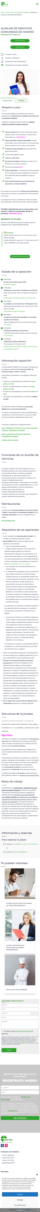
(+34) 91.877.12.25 (8, 1158)
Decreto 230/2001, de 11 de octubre (18, 564)
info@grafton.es (24, 1041)
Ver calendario (8, 336)
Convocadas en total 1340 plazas (14, 311)
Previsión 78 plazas (10, 284)
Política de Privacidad (24, 1031)
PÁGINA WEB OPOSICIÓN (10, 440)
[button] (37, 1175)
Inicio (2, 12)
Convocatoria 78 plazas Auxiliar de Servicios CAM (20, 298)
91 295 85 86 (17, 844)
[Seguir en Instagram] (6, 1145)
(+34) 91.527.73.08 (8, 1160)
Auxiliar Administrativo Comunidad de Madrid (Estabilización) (15, 947)
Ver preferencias (20, 1205)
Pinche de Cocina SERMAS (16, 990)
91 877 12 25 (20, 47)
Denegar (20, 1200)
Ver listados (7, 325)
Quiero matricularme (20, 256)
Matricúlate (20, 41)
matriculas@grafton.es (20, 852)
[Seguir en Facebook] (2, 1145)
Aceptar (20, 1194)
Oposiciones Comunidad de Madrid (17, 12)
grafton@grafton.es (8, 1163)
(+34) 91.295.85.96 (8, 1155)
